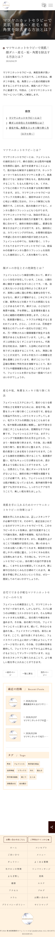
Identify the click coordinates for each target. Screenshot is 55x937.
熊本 (9, 764)
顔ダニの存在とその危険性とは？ (26, 122)
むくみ (32, 777)
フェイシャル (19, 764)
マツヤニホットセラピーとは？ (25, 117)
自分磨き (22, 783)
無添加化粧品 (33, 764)
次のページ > (45, 673)
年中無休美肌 (12, 777)
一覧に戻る (27, 673)
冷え (31, 770)
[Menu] (50, 5)
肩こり (23, 777)
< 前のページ (10, 673)
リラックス (22, 770)
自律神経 (10, 770)
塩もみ (39, 770)
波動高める (11, 783)
